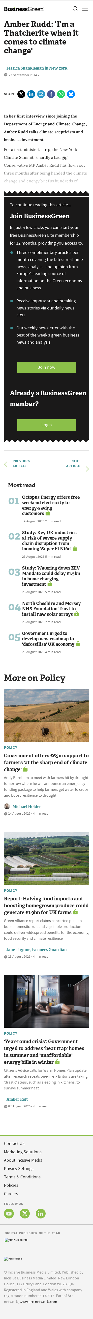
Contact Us (14, 1143)
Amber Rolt (17, 1099)
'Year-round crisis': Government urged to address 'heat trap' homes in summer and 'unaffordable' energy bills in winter (44, 1051)
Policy (10, 747)
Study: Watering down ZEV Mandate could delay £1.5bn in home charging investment (51, 576)
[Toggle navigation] (83, 9)
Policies (11, 1185)
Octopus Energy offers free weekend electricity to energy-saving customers (51, 505)
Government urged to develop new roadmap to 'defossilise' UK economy (48, 638)
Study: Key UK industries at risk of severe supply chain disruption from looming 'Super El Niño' (49, 541)
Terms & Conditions (22, 1177)
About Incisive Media (23, 1160)
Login (46, 425)
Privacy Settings (18, 1169)
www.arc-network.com (38, 1301)
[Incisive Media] (13, 1258)
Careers (11, 1194)
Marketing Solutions (23, 1152)
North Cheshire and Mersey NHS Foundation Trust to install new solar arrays (51, 609)
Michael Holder (26, 806)
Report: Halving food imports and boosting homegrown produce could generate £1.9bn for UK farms (46, 905)
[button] (75, 9)
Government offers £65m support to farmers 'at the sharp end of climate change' (46, 762)
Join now (46, 367)
